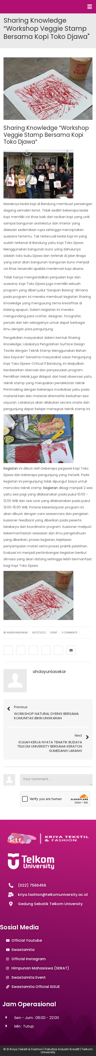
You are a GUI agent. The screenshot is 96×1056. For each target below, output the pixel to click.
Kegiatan (10, 468)
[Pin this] (58, 650)
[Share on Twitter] (20, 650)
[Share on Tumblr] (46, 650)
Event (53, 632)
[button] (90, 6)
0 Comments (69, 632)
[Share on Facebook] (8, 650)
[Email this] (71, 650)
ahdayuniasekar (49, 671)
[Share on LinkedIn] (33, 650)
